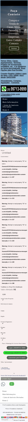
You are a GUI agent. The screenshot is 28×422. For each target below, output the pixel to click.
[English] (10, 417)
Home (4, 99)
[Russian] (23, 417)
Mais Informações (10, 102)
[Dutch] (7, 417)
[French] (13, 417)
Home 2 (5, 110)
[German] (15, 417)
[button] (12, 57)
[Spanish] (26, 417)
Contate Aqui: (6, 379)
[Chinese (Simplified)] (5, 417)
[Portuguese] (21, 417)
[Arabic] (2, 417)
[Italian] (18, 417)
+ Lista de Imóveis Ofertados (10, 106)
